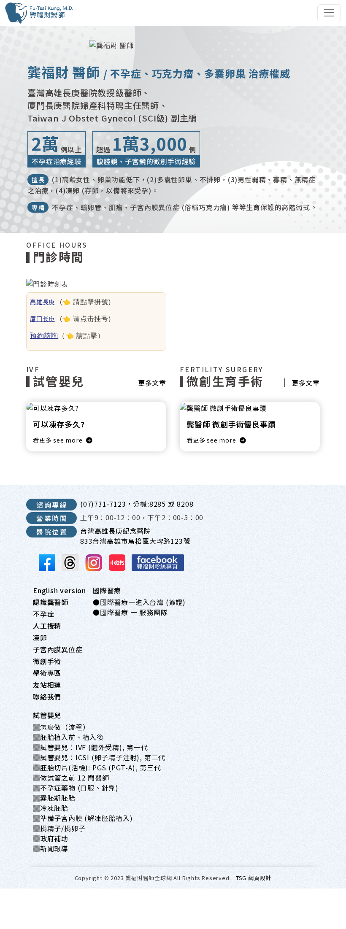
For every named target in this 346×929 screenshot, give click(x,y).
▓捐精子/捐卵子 (59, 828)
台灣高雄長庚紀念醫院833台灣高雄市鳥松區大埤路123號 (135, 536)
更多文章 (152, 383)
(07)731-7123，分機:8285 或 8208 (137, 504)
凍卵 (40, 637)
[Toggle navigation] (329, 12)
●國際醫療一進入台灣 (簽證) (139, 602)
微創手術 (47, 661)
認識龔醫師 (50, 602)
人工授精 (47, 626)
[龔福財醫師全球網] (39, 13)
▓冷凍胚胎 (50, 808)
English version (59, 590)
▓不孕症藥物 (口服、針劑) (76, 788)
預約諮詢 (44, 335)
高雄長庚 (42, 301)
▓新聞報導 (50, 848)
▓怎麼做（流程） (61, 727)
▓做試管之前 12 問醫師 (71, 777)
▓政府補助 (50, 838)
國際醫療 (107, 590)
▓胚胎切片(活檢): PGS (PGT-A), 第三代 (97, 767)
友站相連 (47, 685)
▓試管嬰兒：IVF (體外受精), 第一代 (90, 747)
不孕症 (43, 614)
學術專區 (47, 673)
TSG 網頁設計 (253, 878)
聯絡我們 (47, 696)
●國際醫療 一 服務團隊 (130, 612)
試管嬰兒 (47, 715)
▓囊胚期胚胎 (54, 798)
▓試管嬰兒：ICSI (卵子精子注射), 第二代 (99, 757)
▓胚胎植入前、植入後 (68, 737)
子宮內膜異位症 (58, 649)
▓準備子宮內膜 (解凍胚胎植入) (83, 818)
